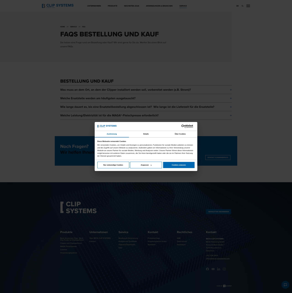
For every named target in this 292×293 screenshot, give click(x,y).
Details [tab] (146, 134)
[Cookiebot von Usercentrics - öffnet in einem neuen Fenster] (185, 126)
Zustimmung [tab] (112, 134)
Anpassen (145, 165)
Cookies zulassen (179, 165)
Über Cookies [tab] (180, 134)
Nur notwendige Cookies (113, 165)
